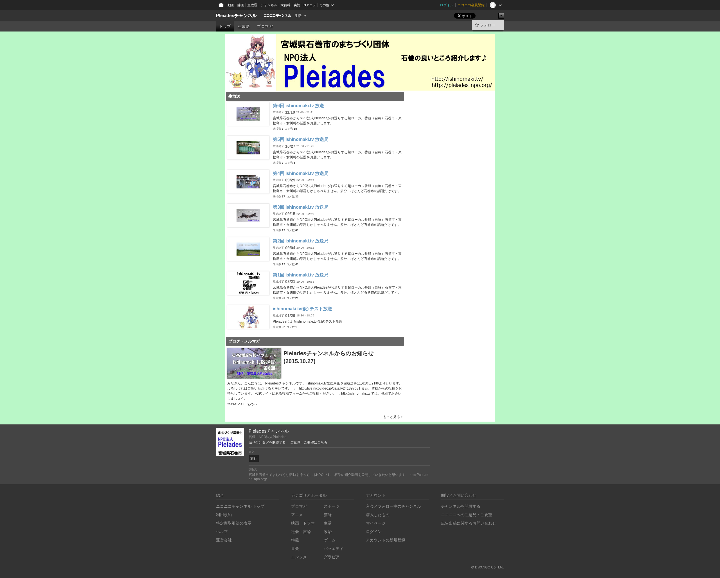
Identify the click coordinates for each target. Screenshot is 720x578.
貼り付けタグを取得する (267, 442)
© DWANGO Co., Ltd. (487, 567)
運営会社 (224, 539)
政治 (328, 531)
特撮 (295, 539)
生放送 (252, 5)
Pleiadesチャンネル (236, 15)
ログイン (446, 5)
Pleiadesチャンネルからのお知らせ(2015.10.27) (329, 357)
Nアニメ (309, 5)
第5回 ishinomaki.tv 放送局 (300, 139)
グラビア (331, 556)
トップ (225, 26)
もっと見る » (393, 417)
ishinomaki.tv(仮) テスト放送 (302, 308)
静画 (240, 5)
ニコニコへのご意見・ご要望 (466, 514)
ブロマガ (265, 26)
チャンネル (268, 5)
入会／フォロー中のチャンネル (393, 506)
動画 (231, 5)
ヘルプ (222, 531)
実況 (297, 5)
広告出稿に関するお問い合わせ (468, 523)
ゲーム (330, 539)
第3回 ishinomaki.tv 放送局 (300, 207)
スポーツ (331, 506)
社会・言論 (301, 531)
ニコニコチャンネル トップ (240, 506)
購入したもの (378, 514)
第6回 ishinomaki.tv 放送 (298, 105)
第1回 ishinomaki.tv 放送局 (300, 275)
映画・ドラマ (303, 523)
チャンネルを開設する (460, 506)
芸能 (328, 514)
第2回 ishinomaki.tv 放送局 (300, 241)
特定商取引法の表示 (233, 523)
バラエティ (333, 548)
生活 (298, 16)
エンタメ (299, 556)
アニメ (297, 514)
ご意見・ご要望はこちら (308, 442)
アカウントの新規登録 (385, 539)
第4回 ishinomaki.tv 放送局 (300, 173)
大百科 (285, 5)
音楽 (295, 548)
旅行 (253, 458)
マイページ (376, 523)
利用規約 (224, 514)
